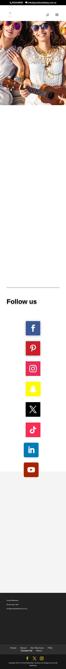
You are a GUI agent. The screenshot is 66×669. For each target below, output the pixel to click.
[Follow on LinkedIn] (31, 450)
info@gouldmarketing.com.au (17, 608)
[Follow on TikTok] (33, 430)
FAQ (50, 648)
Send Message (43, 576)
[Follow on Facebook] (33, 328)
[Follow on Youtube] (31, 469)
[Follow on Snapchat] (33, 389)
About (23, 648)
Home (13, 648)
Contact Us (26, 650)
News (39, 650)
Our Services (37, 648)
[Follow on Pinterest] (33, 348)
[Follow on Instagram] (33, 368)
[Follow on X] (33, 409)
